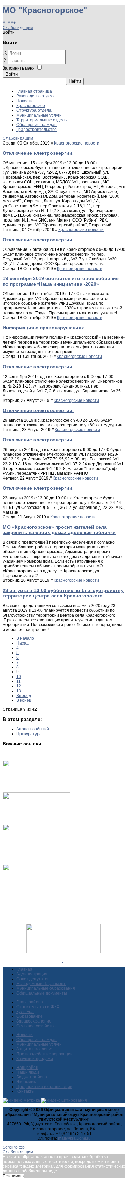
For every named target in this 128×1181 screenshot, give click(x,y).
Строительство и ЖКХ (37, 1006)
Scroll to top (14, 1147)
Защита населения (35, 1049)
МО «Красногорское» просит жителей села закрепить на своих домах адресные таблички (59, 529)
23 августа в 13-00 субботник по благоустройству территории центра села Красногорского (63, 593)
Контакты (25, 1091)
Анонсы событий (32, 729)
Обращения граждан (36, 124)
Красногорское (30, 105)
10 (18, 676)
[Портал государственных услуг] (36, 786)
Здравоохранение (34, 1021)
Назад (22, 643)
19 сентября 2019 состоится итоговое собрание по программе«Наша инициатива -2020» (61, 281)
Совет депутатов (32, 978)
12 (18, 686)
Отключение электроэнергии (37, 366)
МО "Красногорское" (45, 10)
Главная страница (34, 91)
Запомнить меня (19, 68)
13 (18, 690)
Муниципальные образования (45, 988)
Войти (11, 74)
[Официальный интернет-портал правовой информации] (62, 960)
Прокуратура (29, 733)
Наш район (27, 1067)
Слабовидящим (18, 27)
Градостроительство (36, 129)
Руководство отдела (36, 96)
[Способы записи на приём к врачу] (36, 848)
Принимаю (13, 1176)
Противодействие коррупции (44, 1053)
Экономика (27, 1081)
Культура (25, 1011)
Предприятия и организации (44, 1086)
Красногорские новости (76, 143)
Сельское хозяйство (36, 1026)
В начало (25, 638)
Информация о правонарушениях (43, 327)
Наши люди (27, 1072)
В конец (23, 700)
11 (18, 681)
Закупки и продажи (34, 1058)
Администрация (31, 974)
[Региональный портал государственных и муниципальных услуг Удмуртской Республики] (36, 817)
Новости (24, 101)
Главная (24, 969)
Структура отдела (34, 110)
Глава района (29, 1002)
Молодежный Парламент (41, 983)
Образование (29, 1016)
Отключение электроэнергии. (38, 153)
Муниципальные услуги (39, 115)
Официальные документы (41, 993)
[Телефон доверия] (36, 890)
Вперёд (23, 695)
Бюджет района (31, 1077)
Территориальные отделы (42, 120)
